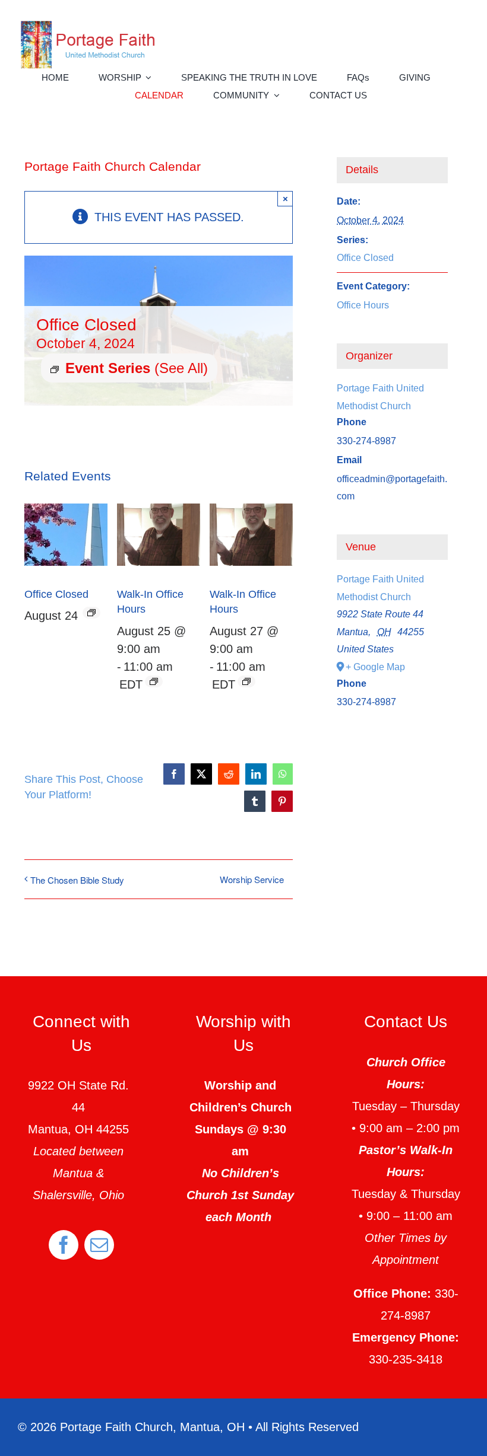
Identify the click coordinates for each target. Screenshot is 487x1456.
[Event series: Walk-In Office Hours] (154, 681)
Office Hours (363, 305)
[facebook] (63, 1245)
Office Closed (56, 594)
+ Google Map (375, 667)
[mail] (99, 1245)
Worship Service (252, 879)
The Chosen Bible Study (77, 880)
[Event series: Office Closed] (91, 612)
